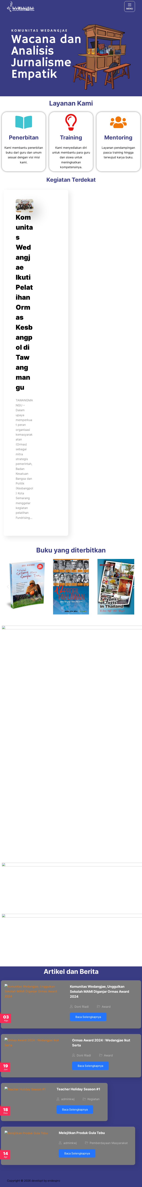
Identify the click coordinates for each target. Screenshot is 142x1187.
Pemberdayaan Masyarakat (109, 1142)
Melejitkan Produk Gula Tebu (82, 1133)
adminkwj (68, 1099)
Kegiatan (93, 1099)
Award (106, 1006)
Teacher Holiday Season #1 (78, 1089)
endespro (54, 1180)
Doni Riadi (82, 1006)
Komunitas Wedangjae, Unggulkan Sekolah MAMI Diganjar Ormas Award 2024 (99, 991)
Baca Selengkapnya (88, 1017)
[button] (8, 587)
